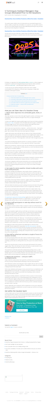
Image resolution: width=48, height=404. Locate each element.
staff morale (12, 85)
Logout (25, 393)
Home (7, 392)
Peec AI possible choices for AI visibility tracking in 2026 (17, 346)
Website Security (9, 359)
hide (26, 93)
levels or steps (11, 122)
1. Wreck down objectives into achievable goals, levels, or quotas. (22, 97)
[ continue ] (7, 318)
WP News (27, 392)
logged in (12, 327)
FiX (6, 15)
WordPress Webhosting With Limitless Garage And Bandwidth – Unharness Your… (22, 352)
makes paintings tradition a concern (25, 82)
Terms (32, 392)
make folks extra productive (30, 226)
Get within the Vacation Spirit (12, 106)
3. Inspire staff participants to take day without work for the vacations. (23, 101)
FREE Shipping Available (13, 380)
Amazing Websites (32, 400)
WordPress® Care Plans (24, 332)
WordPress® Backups (10, 362)
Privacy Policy (38, 392)
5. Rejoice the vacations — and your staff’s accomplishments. (21, 104)
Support (21, 393)
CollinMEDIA (18, 400)
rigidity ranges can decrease (12, 229)
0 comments (24, 15)
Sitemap (39, 400)
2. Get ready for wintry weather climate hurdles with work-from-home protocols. (25, 99)
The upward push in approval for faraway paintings (15, 197)
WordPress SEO (8, 316)
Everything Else (18, 15)
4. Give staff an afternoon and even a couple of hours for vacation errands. (24, 102)
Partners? (22, 392)
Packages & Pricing (14, 392)
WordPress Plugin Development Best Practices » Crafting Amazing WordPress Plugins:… (23, 342)
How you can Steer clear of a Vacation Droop (15, 96)
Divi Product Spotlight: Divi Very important (14, 344)
